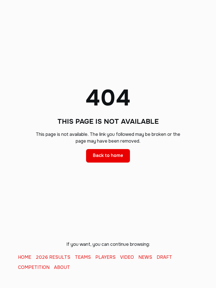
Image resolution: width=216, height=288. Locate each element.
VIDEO (127, 257)
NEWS (145, 257)
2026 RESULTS (53, 257)
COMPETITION (34, 267)
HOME (24, 257)
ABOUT (62, 267)
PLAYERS (105, 257)
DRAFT (164, 257)
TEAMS (83, 257)
